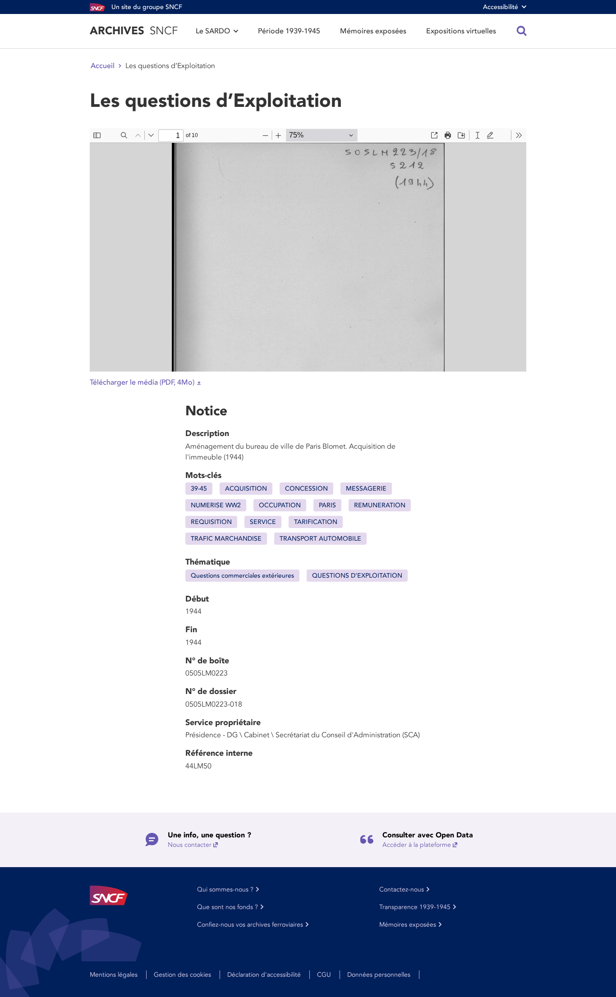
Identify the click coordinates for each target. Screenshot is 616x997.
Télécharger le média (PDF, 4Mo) (142, 382)
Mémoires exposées (373, 31)
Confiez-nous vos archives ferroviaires (250, 924)
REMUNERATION (379, 505)
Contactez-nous (401, 889)
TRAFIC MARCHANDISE (226, 538)
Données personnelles (378, 975)
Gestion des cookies (182, 975)
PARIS (327, 505)
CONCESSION (306, 488)
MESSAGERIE (366, 488)
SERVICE (263, 522)
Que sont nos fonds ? (227, 907)
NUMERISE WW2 (216, 505)
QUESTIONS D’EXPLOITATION (357, 575)
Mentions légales (114, 975)
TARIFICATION (315, 522)
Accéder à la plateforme (416, 845)
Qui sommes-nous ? (225, 889)
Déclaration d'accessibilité (264, 975)
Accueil (103, 65)
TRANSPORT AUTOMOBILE (320, 538)
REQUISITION (211, 522)
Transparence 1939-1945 (415, 907)
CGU (324, 975)
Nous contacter (189, 845)
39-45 (199, 488)
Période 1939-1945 (289, 31)
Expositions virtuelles (461, 31)
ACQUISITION (246, 488)
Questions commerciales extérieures (242, 575)
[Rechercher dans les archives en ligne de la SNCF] (522, 31)
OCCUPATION (280, 505)
